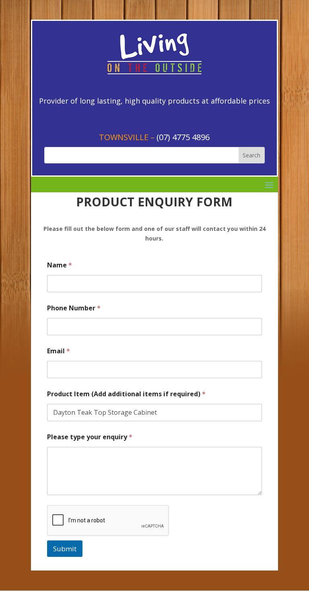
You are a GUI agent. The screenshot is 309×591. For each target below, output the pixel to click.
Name (59, 265)
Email (58, 351)
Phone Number (74, 308)
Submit (64, 548)
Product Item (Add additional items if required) (126, 394)
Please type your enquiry (89, 437)
